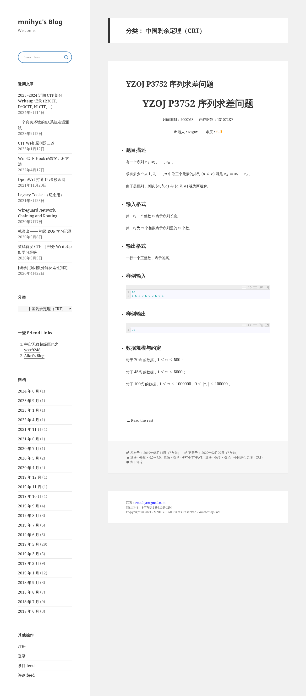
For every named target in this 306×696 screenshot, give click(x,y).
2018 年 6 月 (28, 611)
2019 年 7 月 (28, 525)
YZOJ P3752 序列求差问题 (170, 84)
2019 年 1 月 (28, 573)
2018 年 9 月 (28, 582)
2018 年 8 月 (28, 592)
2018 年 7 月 (28, 601)
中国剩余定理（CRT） (249, 457)
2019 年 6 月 (28, 534)
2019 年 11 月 (29, 486)
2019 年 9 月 (28, 506)
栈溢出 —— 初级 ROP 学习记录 (45, 231)
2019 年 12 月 (29, 477)
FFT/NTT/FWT (192, 457)
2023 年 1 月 (28, 410)
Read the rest (142, 420)
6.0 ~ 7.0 (155, 457)
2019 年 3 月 (28, 553)
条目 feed (26, 665)
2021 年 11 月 (29, 429)
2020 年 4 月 (28, 467)
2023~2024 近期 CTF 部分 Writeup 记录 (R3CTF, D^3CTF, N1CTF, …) (40, 101)
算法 (133, 457)
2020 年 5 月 (28, 458)
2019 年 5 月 (28, 544)
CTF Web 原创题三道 (36, 143)
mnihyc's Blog (40, 21)
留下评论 (136, 462)
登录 (22, 656)
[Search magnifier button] (66, 57)
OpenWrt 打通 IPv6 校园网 (41, 179)
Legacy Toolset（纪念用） (41, 194)
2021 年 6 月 (28, 439)
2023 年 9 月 (28, 400)
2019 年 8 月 (28, 515)
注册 (22, 646)
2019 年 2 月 (28, 563)
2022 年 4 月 (28, 419)
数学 (176, 457)
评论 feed (26, 675)
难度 (143, 457)
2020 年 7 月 (28, 448)
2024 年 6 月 (28, 391)
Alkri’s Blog (34, 355)
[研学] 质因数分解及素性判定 (43, 267)
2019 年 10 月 (29, 496)
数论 (227, 457)
